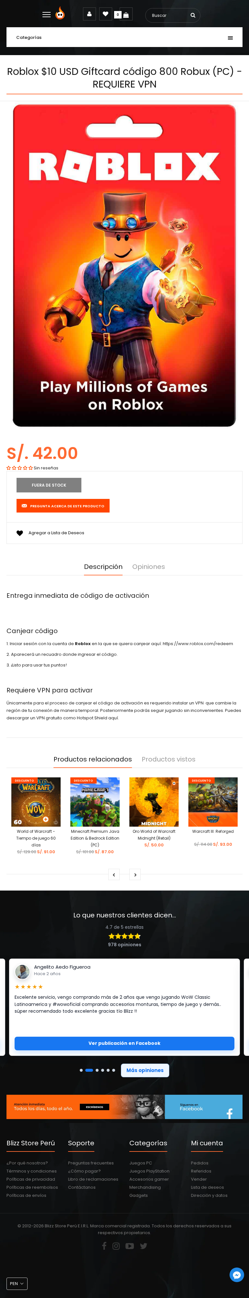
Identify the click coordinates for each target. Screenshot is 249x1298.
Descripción (103, 566)
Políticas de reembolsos (32, 1187)
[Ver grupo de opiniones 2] (89, 1070)
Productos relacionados (92, 759)
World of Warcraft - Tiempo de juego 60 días (36, 838)
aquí (113, 718)
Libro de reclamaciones (93, 1179)
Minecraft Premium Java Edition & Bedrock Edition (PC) (95, 838)
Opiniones (148, 566)
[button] (19, 468)
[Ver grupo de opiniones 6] (113, 1070)
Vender (199, 1179)
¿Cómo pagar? (84, 1171)
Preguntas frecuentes (91, 1163)
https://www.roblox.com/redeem (198, 644)
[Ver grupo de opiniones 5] (108, 1070)
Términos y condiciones (31, 1171)
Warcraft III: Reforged (213, 831)
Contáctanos (82, 1187)
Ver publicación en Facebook (124, 1043)
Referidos (201, 1171)
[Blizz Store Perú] (61, 18)
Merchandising (145, 1187)
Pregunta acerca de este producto (67, 506)
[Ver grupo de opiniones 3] (97, 1070)
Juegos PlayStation (149, 1171)
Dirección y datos (209, 1195)
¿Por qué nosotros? (27, 1163)
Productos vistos (169, 759)
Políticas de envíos (26, 1195)
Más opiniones (145, 1070)
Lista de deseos (207, 1187)
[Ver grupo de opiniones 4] (102, 1070)
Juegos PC (140, 1163)
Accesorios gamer (149, 1179)
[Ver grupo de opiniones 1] (81, 1070)
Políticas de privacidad (30, 1179)
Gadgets (138, 1195)
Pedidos (199, 1163)
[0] (126, 13)
